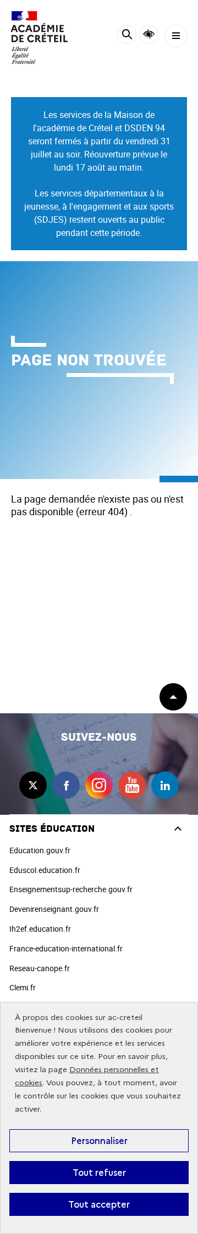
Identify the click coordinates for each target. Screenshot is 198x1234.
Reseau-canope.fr (39, 968)
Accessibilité (148, 34)
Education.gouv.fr (39, 850)
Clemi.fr (22, 987)
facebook (66, 785)
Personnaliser (99, 1140)
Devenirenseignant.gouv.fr (54, 909)
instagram (99, 785)
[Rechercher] (126, 36)
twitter (33, 785)
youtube (132, 785)
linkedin (165, 785)
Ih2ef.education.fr (40, 928)
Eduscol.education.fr (44, 870)
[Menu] (175, 36)
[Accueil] (41, 37)
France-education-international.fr (66, 948)
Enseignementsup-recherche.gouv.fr (71, 889)
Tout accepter (99, 1204)
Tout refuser (99, 1172)
